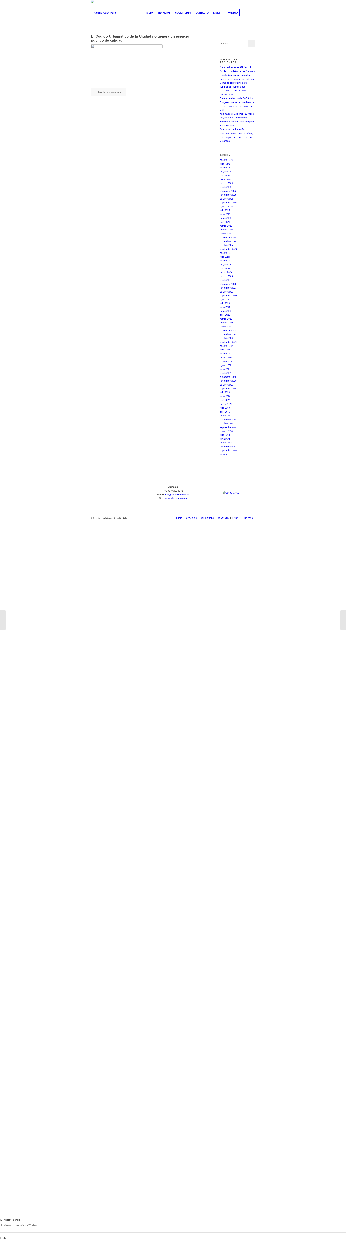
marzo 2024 (226, 272)
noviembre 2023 (228, 287)
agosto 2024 (226, 252)
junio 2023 (225, 307)
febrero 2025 (226, 229)
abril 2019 (225, 411)
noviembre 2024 (228, 241)
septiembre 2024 (228, 249)
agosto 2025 (226, 206)
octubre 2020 (226, 384)
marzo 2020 (226, 404)
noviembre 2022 (228, 334)
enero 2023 (225, 326)
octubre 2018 (226, 423)
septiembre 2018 (228, 427)
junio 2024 (225, 260)
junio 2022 (225, 353)
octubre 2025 (226, 198)
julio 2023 (225, 303)
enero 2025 (225, 233)
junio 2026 (225, 167)
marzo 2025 (226, 225)
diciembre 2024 (228, 237)
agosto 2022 (226, 345)
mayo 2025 (225, 218)
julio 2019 (225, 407)
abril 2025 (225, 222)
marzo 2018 (226, 442)
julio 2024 (225, 256)
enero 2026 (225, 187)
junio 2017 (225, 454)
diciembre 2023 (228, 283)
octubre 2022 (226, 338)
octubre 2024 (226, 245)
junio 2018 (225, 438)
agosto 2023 (226, 299)
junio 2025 (225, 214)
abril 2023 (225, 314)
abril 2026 (225, 175)
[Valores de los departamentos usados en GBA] (3, 620)
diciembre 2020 (228, 376)
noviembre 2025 (228, 194)
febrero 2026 (226, 183)
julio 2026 (225, 163)
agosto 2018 (226, 431)
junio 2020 (225, 396)
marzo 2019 (226, 415)
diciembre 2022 (228, 330)
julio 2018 (225, 434)
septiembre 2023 (228, 295)
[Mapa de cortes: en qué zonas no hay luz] (343, 620)
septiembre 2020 (228, 388)
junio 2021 (225, 369)
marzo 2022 (226, 357)
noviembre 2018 (228, 419)
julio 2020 (225, 392)
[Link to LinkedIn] (252, 12)
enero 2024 (225, 280)
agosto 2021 (226, 365)
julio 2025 (225, 210)
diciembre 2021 (228, 361)
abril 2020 (225, 400)
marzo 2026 (226, 179)
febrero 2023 (226, 322)
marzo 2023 (226, 318)
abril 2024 (225, 268)
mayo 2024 (225, 264)
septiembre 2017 (228, 450)
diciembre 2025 (228, 190)
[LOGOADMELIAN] (104, 12)
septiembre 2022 (228, 342)
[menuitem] (149, 12)
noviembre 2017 (228, 446)
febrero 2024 (226, 276)
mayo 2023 (225, 311)
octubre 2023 (226, 291)
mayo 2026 (225, 171)
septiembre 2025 (228, 202)
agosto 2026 (226, 159)
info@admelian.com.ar (177, 494)
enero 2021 (225, 373)
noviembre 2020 (228, 380)
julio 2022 (225, 349)
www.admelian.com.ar (176, 498)
